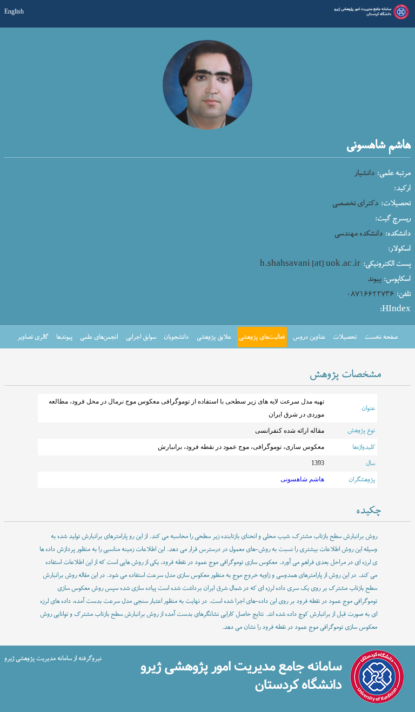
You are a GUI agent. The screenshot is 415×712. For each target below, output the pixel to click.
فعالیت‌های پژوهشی (262, 337)
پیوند (374, 279)
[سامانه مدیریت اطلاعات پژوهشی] (370, 18)
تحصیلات (345, 337)
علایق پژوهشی (214, 337)
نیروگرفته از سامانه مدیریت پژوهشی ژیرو (53, 658)
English (14, 11)
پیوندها (64, 337)
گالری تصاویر (32, 337)
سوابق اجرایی (141, 337)
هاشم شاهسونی (302, 479)
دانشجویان (176, 337)
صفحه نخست (381, 337)
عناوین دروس (309, 337)
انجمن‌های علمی (99, 337)
